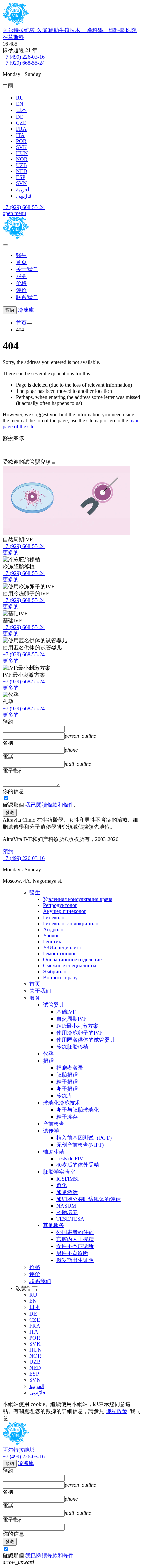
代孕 (48, 1054)
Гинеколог (55, 917)
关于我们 (27, 269)
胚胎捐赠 (67, 1075)
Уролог (51, 935)
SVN (21, 183)
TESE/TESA (70, 1219)
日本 (21, 110)
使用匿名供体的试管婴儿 (85, 1040)
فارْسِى (24, 196)
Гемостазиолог (59, 953)
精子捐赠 (67, 1082)
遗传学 (51, 1131)
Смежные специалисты (69, 965)
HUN (22, 153)
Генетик (52, 941)
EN (19, 104)
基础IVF (66, 1012)
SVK (21, 147)
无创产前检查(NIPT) (80, 1145)
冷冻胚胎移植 (72, 1047)
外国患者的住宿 (75, 1232)
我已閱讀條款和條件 (49, 805)
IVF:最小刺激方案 (77, 1026)
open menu (14, 213)
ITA (20, 135)
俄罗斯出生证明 (75, 1260)
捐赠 (48, 1061)
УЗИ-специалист (62, 947)
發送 (9, 812)
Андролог (54, 929)
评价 (21, 290)
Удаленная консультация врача (77, 899)
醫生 (21, 255)
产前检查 (53, 1124)
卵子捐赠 (67, 1089)
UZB (21, 165)
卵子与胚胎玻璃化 (77, 1110)
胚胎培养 (67, 1212)
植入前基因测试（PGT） (85, 1138)
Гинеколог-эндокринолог (72, 923)
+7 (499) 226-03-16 (24, 57)
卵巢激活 (67, 1192)
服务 (21, 276)
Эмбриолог (56, 971)
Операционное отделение (72, 959)
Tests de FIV (69, 1158)
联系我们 (27, 297)
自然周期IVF (71, 1019)
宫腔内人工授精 (75, 1239)
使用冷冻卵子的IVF (79, 1033)
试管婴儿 (53, 1005)
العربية (23, 189)
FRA (21, 129)
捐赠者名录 (69, 1068)
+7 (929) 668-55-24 (24, 63)
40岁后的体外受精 (77, 1165)
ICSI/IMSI (67, 1179)
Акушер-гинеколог (64, 911)
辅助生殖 (53, 1152)
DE (19, 117)
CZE (21, 123)
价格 (21, 283)
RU (20, 98)
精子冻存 (67, 1117)
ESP (20, 177)
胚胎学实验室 (59, 1172)
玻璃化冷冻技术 (61, 1103)
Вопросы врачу (60, 977)
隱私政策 (116, 1411)
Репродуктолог (60, 905)
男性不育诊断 (72, 1253)
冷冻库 (64, 1096)
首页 (21, 262)
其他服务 (53, 1225)
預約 (9, 310)
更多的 (11, 552)
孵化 (61, 1185)
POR (21, 141)
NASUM (66, 1206)
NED (21, 171)
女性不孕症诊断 (75, 1246)
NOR (22, 159)
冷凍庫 (26, 310)
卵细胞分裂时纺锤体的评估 (88, 1199)
